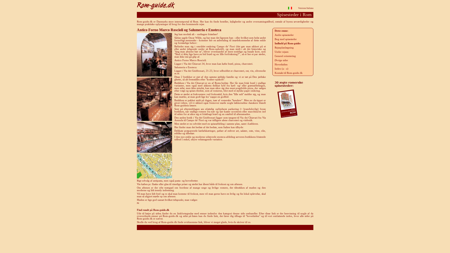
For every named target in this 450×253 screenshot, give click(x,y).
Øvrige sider (281, 60)
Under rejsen (282, 52)
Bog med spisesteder (286, 39)
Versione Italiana (305, 8)
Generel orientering (285, 56)
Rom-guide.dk (225, 227)
